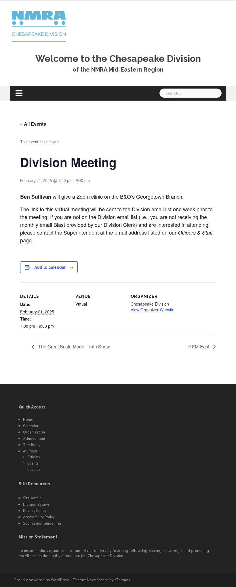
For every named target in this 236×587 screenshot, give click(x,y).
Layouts (34, 469)
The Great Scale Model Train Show (73, 346)
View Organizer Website (152, 309)
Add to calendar (50, 267)
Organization (34, 432)
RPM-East (199, 346)
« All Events (33, 123)
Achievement (34, 438)
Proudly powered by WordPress (42, 579)
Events (33, 463)
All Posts (30, 451)
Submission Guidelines (42, 523)
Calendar (31, 425)
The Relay (32, 444)
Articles (33, 456)
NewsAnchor (97, 579)
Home (28, 419)
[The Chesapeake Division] (39, 26)
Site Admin (32, 497)
